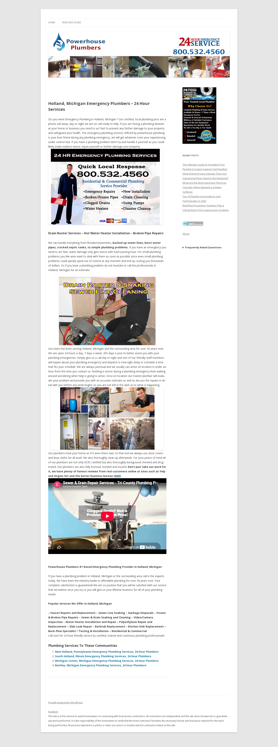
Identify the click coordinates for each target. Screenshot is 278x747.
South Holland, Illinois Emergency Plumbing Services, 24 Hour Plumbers (103, 656)
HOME (51, 22)
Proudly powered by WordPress (65, 702)
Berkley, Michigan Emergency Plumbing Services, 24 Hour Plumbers (100, 665)
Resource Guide (71, 22)
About (185, 233)
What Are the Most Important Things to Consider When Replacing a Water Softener (204, 187)
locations (53, 711)
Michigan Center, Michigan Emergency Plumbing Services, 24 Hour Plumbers (107, 661)
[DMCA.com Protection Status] (192, 224)
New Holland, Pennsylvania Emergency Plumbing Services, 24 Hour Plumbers (107, 651)
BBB (117, 476)
